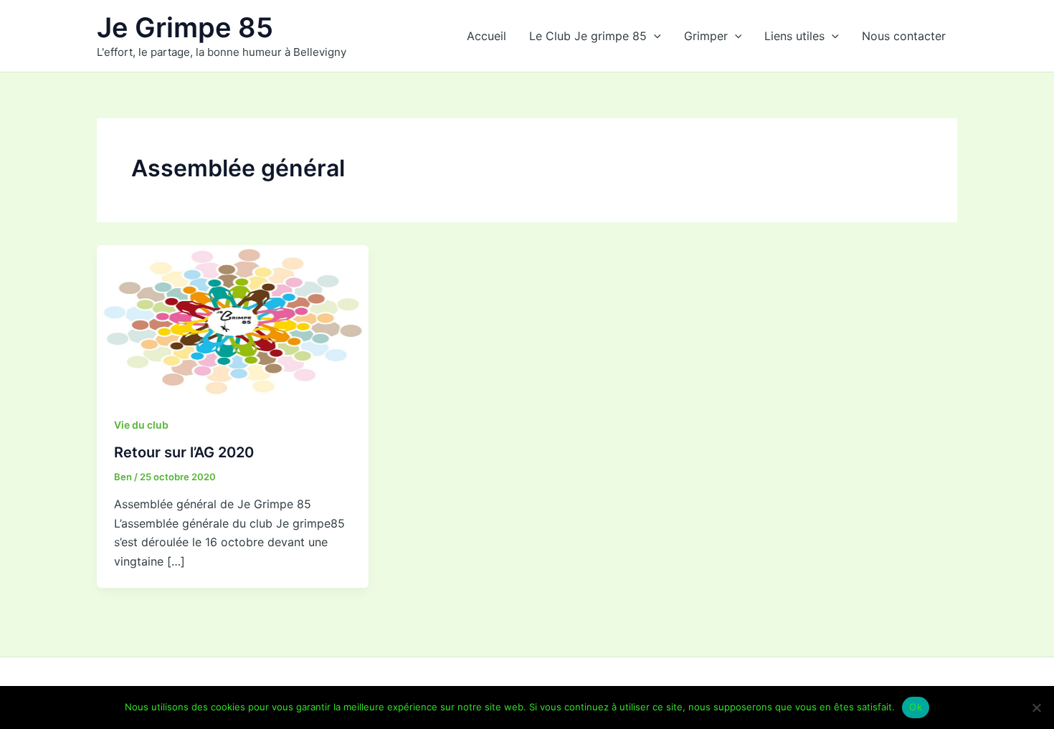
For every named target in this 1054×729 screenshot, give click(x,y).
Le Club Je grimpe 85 (588, 36)
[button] (654, 36)
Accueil (486, 36)
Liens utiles (794, 36)
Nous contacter (904, 36)
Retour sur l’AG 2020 (184, 452)
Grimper (706, 36)
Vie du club (141, 425)
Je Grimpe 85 (185, 27)
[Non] (1036, 707)
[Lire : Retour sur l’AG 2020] (233, 320)
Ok (915, 707)
